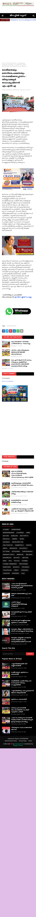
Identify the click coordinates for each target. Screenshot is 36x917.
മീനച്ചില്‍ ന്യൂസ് (18, 15)
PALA (10, 561)
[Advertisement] (18, 40)
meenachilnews (7, 90)
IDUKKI (22, 539)
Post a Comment (7, 381)
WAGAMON (15, 573)
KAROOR (28, 545)
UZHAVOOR (6, 573)
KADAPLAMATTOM (17, 542)
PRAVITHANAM (23, 564)
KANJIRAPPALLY (19, 545)
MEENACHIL (20, 554)
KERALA (5, 548)
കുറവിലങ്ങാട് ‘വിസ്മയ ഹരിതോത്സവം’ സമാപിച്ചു (20, 343)
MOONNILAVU (7, 558)
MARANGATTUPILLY (8, 554)
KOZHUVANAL (16, 551)
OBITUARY (25, 558)
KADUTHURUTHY (8, 545)
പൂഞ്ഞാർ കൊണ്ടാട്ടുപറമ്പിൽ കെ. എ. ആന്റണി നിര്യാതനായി (22, 510)
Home (3, 63)
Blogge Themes (18, 745)
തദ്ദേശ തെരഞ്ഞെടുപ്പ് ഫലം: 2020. (21, 595)
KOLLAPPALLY (23, 548)
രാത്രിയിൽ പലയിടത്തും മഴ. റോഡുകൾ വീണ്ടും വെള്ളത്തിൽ (21, 683)
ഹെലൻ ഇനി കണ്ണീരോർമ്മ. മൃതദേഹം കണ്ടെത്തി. (21, 621)
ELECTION (6, 536)
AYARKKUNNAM (16, 529)
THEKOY (16, 570)
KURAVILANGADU (11, 63)
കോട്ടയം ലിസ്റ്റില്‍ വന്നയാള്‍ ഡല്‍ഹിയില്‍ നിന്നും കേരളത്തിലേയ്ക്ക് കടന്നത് (21, 640)
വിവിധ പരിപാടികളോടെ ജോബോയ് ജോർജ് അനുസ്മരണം (20, 352)
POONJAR (24, 561)
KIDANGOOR (13, 548)
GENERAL (14, 539)
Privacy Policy (22, 741)
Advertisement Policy (11, 741)
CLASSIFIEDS (20, 533)
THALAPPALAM (7, 570)
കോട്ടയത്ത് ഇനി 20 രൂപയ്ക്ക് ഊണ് (21, 613)
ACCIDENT (6, 529)
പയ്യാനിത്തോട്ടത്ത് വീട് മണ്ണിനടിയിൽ (19, 665)
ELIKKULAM (14, 536)
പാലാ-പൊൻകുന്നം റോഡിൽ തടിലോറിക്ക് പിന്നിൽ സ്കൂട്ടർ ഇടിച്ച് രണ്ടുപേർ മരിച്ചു (22, 720)
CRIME (28, 533)
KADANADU (6, 542)
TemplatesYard (18, 744)
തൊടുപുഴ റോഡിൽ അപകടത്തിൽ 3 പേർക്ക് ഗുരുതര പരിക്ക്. (20, 710)
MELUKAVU (29, 554)
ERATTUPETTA (24, 536)
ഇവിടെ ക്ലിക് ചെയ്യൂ (23, 297)
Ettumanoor (6, 539)
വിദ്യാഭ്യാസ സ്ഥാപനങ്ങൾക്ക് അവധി (21, 728)
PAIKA (4, 561)
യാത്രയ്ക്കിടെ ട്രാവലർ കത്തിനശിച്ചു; (19, 501)
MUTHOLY (17, 558)
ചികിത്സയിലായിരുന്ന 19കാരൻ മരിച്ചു (22, 493)
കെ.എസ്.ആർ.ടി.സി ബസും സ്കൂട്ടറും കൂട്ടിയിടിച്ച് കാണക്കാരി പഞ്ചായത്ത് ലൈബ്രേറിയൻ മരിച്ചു (21, 363)
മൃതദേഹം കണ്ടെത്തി (19, 699)
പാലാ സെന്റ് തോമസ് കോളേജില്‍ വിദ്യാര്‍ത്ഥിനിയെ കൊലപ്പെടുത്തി (21, 586)
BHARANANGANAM (8, 533)
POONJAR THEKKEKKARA (10, 564)
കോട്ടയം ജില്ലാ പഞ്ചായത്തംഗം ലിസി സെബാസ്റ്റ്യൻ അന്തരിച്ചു (22, 630)
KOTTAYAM (6, 551)
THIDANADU (24, 570)
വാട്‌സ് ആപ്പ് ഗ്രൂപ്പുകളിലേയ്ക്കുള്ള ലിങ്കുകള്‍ (19, 604)
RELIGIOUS (16, 567)
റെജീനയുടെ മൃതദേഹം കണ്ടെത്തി (19, 673)
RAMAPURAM (7, 567)
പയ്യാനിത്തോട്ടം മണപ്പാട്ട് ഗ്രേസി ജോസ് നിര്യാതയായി (22, 692)
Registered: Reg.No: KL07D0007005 (18, 739)
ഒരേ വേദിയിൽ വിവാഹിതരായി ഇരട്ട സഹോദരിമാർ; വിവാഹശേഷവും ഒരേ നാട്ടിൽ (22, 474)
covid (22, 573)
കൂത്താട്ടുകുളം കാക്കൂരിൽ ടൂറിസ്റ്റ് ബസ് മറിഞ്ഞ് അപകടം (22, 484)
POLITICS (17, 561)
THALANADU (25, 567)
